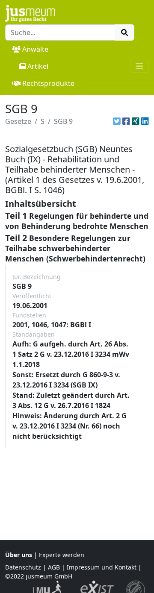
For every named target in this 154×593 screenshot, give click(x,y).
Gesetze (18, 121)
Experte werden (61, 555)
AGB (54, 567)
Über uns (18, 555)
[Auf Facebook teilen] (126, 121)
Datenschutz (23, 567)
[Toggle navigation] (139, 66)
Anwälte (35, 49)
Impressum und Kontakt (101, 567)
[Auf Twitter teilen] (117, 121)
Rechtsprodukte (48, 83)
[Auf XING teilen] (135, 121)
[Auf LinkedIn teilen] (145, 121)
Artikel (37, 66)
